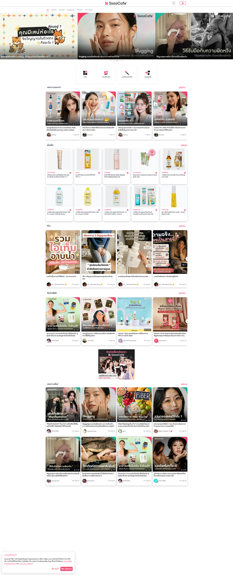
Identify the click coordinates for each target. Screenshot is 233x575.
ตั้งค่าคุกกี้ (55, 569)
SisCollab (88, 10)
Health (61, 10)
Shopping (70, 10)
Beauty (54, 10)
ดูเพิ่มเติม (182, 87)
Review (80, 10)
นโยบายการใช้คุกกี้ (26, 564)
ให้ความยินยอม (66, 569)
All (48, 10)
